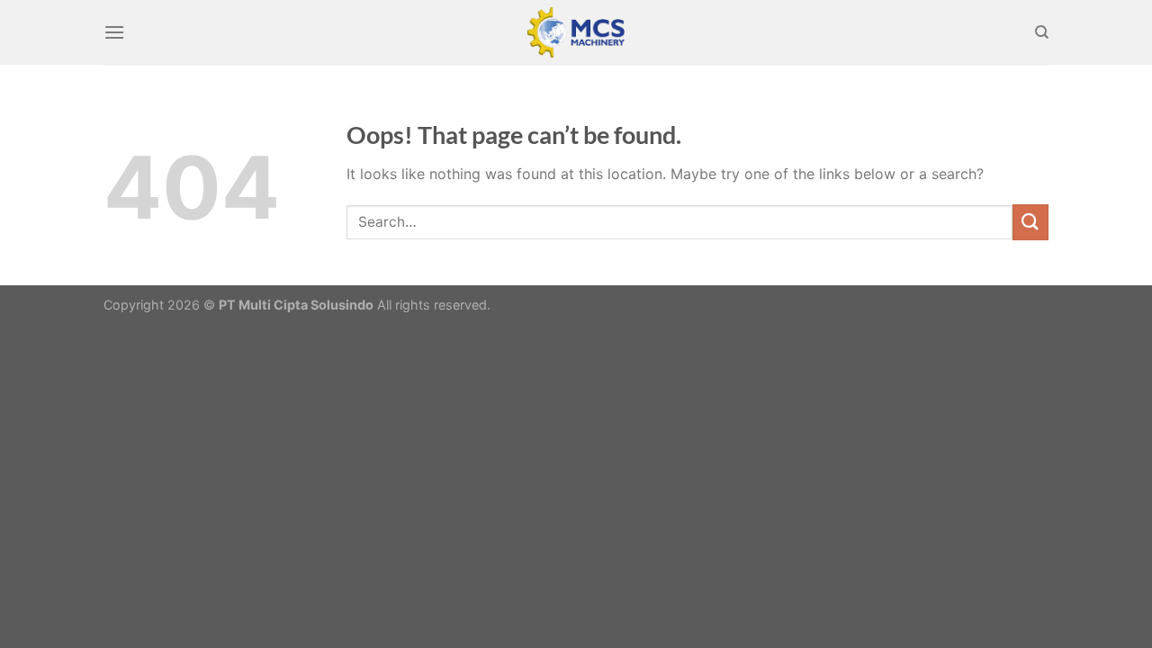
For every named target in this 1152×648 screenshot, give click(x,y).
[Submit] (1030, 221)
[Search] (1041, 32)
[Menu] (114, 32)
